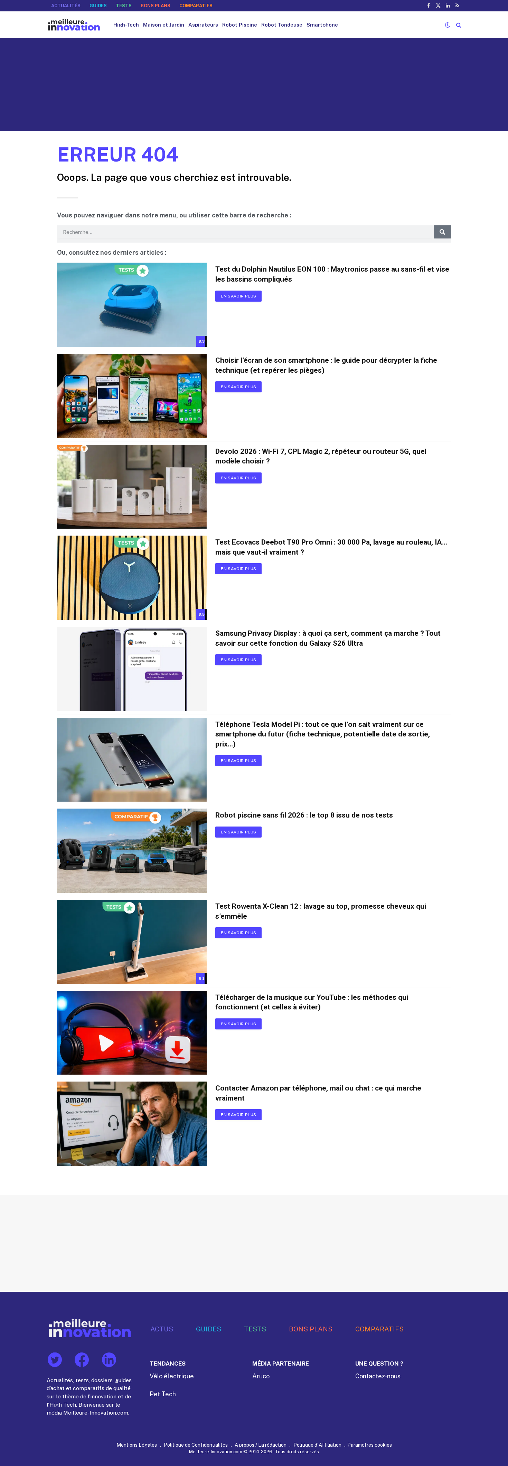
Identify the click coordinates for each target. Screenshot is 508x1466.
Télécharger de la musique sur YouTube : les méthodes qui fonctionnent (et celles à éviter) (311, 1002)
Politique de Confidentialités (196, 1445)
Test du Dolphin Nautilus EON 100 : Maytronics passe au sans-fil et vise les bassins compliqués (332, 274)
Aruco (261, 1376)
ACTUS (161, 1329)
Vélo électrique (172, 1376)
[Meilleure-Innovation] (74, 24)
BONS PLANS (155, 5)
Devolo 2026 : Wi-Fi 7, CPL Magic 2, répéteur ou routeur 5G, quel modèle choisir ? (320, 456)
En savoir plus (238, 296)
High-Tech (126, 25)
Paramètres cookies (369, 1445)
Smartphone (322, 25)
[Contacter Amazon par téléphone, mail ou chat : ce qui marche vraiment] (132, 1124)
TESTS (124, 5)
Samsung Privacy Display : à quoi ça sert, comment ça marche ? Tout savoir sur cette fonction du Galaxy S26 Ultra (328, 638)
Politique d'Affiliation (317, 1445)
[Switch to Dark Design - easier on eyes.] (447, 25)
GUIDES (98, 5)
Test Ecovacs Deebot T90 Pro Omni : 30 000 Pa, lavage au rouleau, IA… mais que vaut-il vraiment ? (331, 547)
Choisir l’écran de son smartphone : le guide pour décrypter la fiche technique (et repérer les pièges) (326, 365)
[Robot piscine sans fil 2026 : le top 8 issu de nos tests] (132, 851)
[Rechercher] (458, 24)
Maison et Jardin (163, 25)
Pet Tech (163, 1394)
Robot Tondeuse (281, 25)
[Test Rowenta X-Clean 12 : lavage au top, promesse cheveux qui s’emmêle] (132, 942)
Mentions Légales (136, 1445)
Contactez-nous (378, 1376)
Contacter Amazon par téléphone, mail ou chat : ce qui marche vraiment (318, 1093)
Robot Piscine (239, 25)
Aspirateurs (203, 25)
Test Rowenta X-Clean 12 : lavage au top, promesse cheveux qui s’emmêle (320, 911)
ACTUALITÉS (66, 5)
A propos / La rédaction (260, 1445)
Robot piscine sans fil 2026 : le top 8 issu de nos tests (304, 815)
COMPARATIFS (196, 5)
